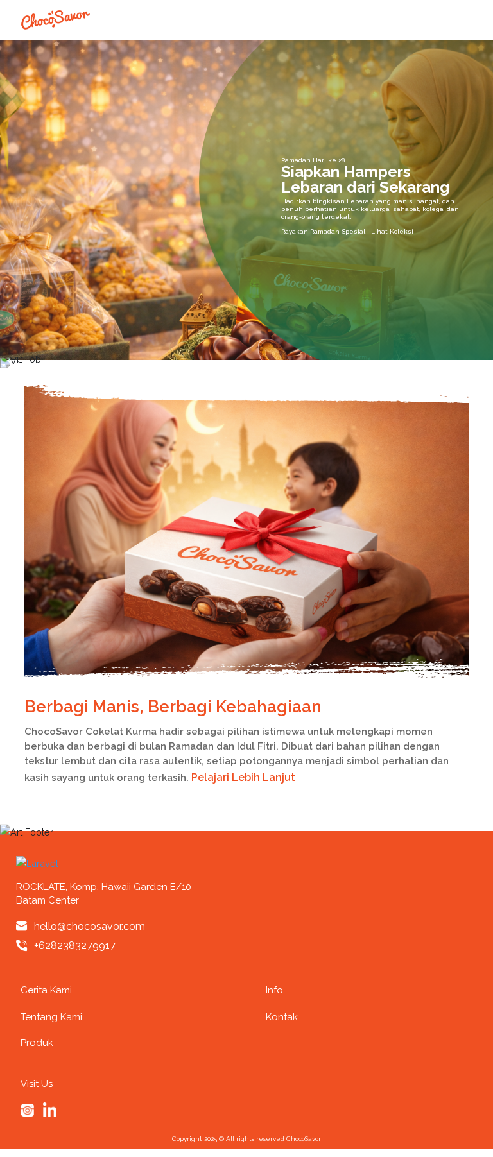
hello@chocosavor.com (89, 926)
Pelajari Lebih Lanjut (244, 777)
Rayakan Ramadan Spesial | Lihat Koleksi (348, 230)
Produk (37, 1043)
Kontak (282, 1017)
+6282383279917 (75, 945)
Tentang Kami (51, 1017)
